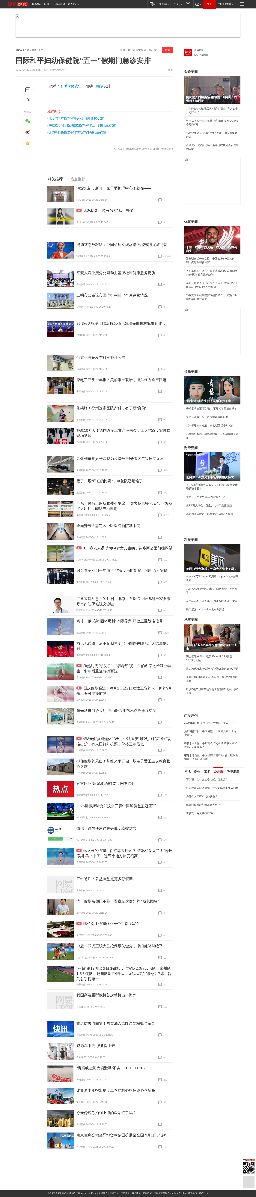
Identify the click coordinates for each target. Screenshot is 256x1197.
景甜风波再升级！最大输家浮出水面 (207, 417)
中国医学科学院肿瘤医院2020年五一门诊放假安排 (82, 125)
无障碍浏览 (59, 4)
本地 (188, 771)
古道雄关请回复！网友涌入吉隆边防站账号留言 (115, 1023)
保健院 (73, 86)
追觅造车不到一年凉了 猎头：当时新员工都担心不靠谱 (122, 570)
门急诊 (99, 86)
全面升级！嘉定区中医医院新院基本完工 (110, 526)
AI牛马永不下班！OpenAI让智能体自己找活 (211, 600)
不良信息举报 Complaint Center (170, 1193)
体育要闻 (191, 222)
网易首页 (36, 4)
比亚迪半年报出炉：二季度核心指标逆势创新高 (115, 1090)
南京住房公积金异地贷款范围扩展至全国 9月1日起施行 (122, 1135)
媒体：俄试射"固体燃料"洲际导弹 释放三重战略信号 (119, 621)
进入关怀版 (73, 4)
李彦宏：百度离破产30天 (200, 813)
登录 (209, 4)
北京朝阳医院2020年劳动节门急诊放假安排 (78, 132)
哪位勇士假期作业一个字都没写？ (111, 924)
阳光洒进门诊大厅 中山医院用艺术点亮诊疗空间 (116, 710)
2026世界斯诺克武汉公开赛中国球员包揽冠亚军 (116, 806)
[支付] (188, 4)
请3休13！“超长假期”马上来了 (108, 211)
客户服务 (136, 1193)
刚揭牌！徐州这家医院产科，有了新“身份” (111, 408)
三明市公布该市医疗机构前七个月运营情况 (112, 295)
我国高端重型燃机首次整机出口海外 (106, 995)
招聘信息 (125, 1193)
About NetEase (89, 1193)
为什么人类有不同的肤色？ (202, 796)
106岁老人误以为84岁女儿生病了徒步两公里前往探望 (127, 548)
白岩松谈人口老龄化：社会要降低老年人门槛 (212, 787)
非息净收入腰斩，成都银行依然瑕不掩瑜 (209, 513)
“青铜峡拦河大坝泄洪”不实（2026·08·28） (111, 1068)
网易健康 (31, 50)
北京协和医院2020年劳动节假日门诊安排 (76, 118)
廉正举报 (192, 1193)
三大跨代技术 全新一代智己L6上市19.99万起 (212, 668)
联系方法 (114, 1193)
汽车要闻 (191, 619)
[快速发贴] (28, 90)
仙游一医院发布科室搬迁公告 (100, 357)
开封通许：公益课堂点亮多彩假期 (104, 879)
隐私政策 (147, 1193)
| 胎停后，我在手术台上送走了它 (209, 722)
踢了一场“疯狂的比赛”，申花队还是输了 (109, 481)
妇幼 (64, 86)
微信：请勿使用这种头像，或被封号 (106, 828)
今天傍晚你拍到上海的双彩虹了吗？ (106, 1113)
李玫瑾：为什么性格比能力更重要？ (207, 779)
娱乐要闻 (191, 372)
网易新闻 (198, 50)
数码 (197, 771)
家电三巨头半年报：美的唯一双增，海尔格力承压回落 (121, 380)
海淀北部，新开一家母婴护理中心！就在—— (113, 188)
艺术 (207, 771)
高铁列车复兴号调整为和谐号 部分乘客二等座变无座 (120, 459)
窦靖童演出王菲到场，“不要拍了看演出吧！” (212, 408)
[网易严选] (177, 4)
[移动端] (152, 4)
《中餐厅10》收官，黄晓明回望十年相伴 (210, 425)
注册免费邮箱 (224, 4)
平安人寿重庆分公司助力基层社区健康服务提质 (115, 273)
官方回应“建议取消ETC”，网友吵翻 (105, 783)
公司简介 (103, 1193)
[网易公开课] (164, 4)
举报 (170, 69)
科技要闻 (191, 540)
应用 (46, 4)
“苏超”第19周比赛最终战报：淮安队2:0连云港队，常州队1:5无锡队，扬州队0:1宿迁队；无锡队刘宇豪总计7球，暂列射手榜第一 (123, 973)
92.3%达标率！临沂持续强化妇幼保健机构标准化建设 (121, 323)
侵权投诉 (203, 1193)
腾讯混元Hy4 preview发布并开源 (205, 609)
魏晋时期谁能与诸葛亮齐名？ (203, 804)
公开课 (218, 771)
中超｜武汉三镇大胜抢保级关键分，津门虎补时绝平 (119, 946)
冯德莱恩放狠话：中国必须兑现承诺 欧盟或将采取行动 (122, 245)
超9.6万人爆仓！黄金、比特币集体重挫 (209, 505)
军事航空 (233, 771)
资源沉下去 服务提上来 (95, 1046)
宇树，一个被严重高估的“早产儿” (205, 496)
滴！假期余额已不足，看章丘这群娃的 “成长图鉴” (117, 901)
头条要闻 (191, 72)
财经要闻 (191, 448)
